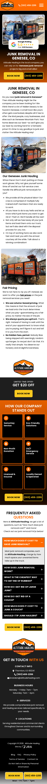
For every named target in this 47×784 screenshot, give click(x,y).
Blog (13, 754)
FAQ (19, 754)
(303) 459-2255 (28, 5)
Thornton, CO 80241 (25, 670)
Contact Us (32, 759)
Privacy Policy (30, 754)
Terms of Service (17, 759)
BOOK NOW (13, 75)
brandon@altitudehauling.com (25, 677)
